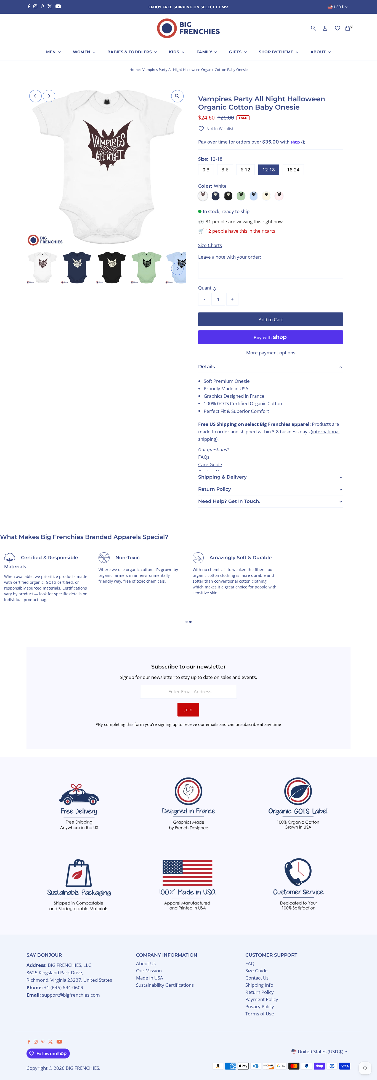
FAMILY (205, 51)
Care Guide (210, 464)
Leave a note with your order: (229, 257)
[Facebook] (28, 7)
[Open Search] (313, 28)
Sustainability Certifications (165, 985)
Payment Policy (261, 999)
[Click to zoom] (177, 96)
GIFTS (236, 51)
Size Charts (210, 245)
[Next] (49, 96)
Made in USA (149, 978)
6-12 (245, 169)
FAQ (249, 963)
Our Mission (149, 970)
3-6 (225, 169)
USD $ (339, 6)
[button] (215, 128)
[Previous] (35, 96)
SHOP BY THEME (276, 51)
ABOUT (318, 51)
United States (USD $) (320, 1051)
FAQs (203, 456)
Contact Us (257, 978)
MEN (51, 51)
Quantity (207, 288)
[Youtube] (58, 7)
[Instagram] (35, 7)
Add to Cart (271, 319)
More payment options (270, 352)
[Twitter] (49, 7)
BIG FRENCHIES (82, 1068)
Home (134, 69)
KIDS (174, 51)
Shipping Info (259, 985)
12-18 (268, 169)
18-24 (293, 169)
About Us (146, 963)
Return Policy (259, 992)
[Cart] (348, 28)
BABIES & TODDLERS (130, 51)
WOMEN (82, 51)
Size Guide (256, 970)
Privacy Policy (259, 1006)
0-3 (206, 169)
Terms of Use (259, 1013)
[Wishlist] (337, 28)
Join (188, 709)
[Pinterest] (42, 7)
